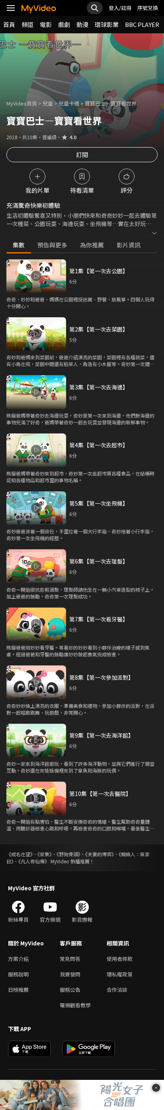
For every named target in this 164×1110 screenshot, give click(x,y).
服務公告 (70, 989)
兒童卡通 (69, 103)
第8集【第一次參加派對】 (101, 677)
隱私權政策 (120, 974)
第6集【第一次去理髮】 (98, 561)
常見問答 (70, 958)
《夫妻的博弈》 (99, 854)
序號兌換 (147, 8)
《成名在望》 (19, 854)
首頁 (9, 24)
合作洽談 (117, 989)
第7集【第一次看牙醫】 (98, 619)
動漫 (82, 24)
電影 (46, 24)
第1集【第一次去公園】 (98, 271)
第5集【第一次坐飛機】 (98, 503)
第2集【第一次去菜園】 (98, 329)
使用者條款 (120, 958)
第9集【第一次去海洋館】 (101, 735)
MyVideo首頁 (21, 103)
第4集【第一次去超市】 (98, 445)
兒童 (48, 103)
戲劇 (64, 24)
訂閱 (82, 154)
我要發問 (70, 974)
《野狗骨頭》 (68, 854)
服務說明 (18, 974)
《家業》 (44, 854)
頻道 (27, 24)
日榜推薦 (18, 989)
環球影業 (107, 24)
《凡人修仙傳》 (33, 861)
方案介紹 (18, 958)
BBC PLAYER (142, 24)
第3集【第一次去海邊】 (98, 387)
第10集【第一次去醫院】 (100, 794)
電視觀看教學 (75, 1005)
